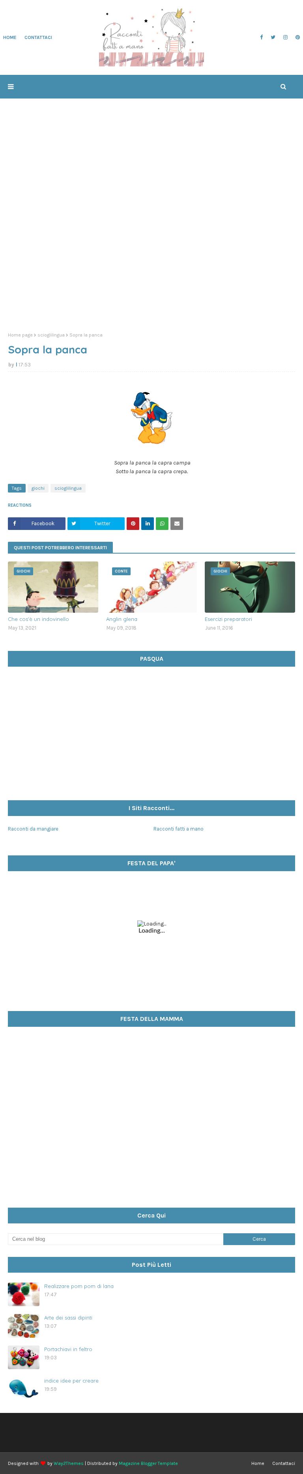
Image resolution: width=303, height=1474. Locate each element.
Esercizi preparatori (228, 619)
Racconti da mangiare (33, 829)
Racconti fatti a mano (178, 829)
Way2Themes (69, 1463)
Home (257, 1463)
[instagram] (285, 37)
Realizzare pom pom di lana (79, 1286)
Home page (20, 335)
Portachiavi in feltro (68, 1349)
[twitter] (273, 37)
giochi (38, 488)
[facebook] (261, 37)
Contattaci (283, 1463)
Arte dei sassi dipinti (68, 1317)
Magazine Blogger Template (148, 1463)
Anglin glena (121, 619)
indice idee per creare (71, 1380)
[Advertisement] (151, 265)
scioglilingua (51, 335)
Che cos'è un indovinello (38, 619)
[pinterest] (297, 37)
